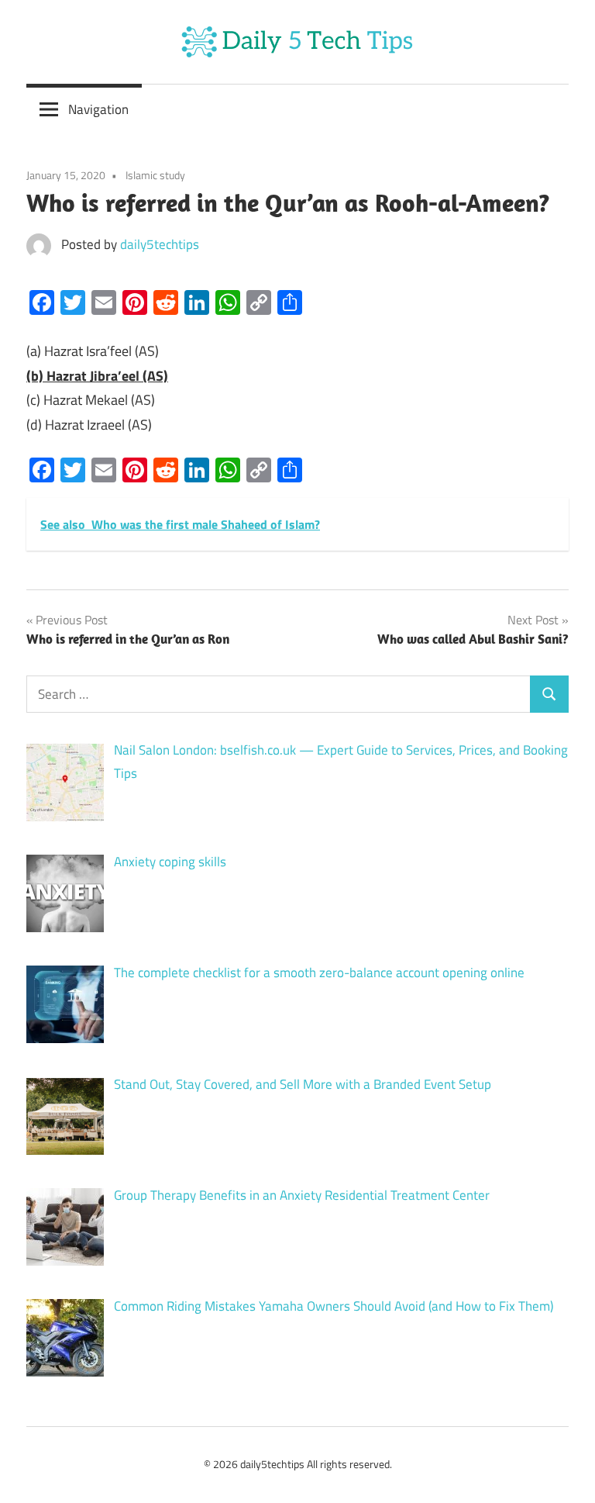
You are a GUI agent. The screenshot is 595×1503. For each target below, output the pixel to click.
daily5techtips (159, 244)
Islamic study (155, 175)
